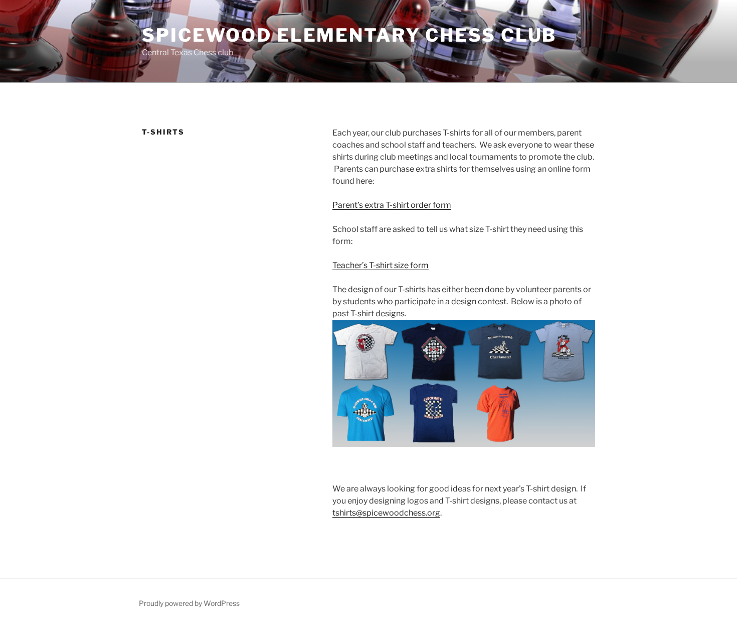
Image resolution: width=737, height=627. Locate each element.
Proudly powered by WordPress (189, 603)
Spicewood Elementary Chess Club (349, 35)
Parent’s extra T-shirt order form (391, 205)
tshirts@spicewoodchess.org (386, 513)
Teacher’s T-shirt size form (380, 265)
